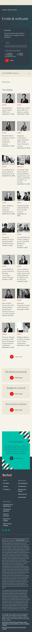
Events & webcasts (6, 515)
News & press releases (7, 524)
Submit (11, 60)
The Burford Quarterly (7, 510)
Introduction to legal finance (8, 505)
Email (7, 43)
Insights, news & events (9, 10)
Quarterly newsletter (10, 54)
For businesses (22, 483)
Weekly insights (21, 54)
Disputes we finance (22, 490)
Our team (6, 483)
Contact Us (18, 458)
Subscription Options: (13, 51)
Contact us (6, 489)
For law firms (22, 486)
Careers (5, 486)
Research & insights (6, 519)
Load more (18, 357)
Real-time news (11, 56)
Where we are (22, 494)
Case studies (22, 497)
